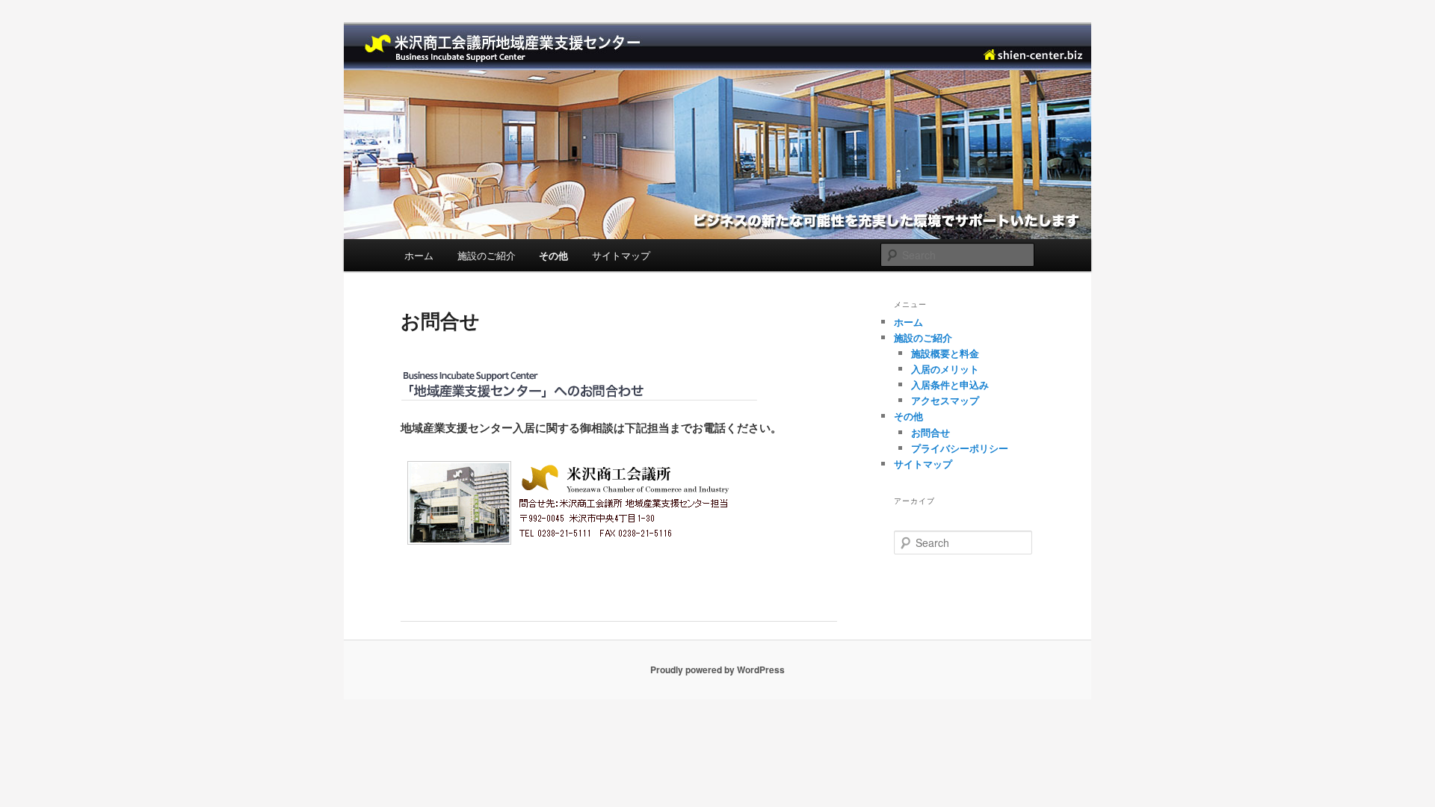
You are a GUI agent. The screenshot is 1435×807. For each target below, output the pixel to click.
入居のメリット (945, 369)
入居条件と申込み (950, 384)
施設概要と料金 (945, 353)
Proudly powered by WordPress (717, 669)
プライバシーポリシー (959, 448)
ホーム (418, 255)
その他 (553, 255)
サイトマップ (621, 255)
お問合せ (930, 432)
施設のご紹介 (486, 255)
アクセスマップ (945, 400)
